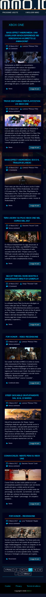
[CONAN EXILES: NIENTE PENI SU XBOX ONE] (23, 474)
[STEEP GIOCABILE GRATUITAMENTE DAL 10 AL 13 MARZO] (23, 414)
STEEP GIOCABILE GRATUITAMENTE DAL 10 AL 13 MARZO (22, 396)
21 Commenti (13, 49)
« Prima (8, 570)
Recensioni (12, 559)
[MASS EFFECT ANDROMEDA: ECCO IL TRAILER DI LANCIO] (23, 178)
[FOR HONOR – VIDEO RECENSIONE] (23, 353)
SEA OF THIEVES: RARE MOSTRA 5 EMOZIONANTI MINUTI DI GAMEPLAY (22, 277)
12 (40, 570)
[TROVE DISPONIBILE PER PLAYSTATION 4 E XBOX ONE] (23, 120)
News (10, 89)
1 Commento (13, 170)
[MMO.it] (23, 4)
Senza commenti (14, 111)
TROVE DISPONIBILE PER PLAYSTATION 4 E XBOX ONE (22, 102)
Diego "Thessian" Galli (30, 284)
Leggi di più (34, 89)
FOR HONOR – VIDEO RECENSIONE (22, 337)
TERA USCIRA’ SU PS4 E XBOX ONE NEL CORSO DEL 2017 (22, 219)
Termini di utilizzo (33, 586)
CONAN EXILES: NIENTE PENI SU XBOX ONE (22, 457)
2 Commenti (13, 286)
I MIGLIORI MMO (32, 12)
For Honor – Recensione (22, 516)
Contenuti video (14, 383)
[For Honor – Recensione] (23, 532)
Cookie (8, 586)
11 (35, 570)
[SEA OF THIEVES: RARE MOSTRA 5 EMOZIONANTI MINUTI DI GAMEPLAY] (23, 295)
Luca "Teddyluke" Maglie (30, 521)
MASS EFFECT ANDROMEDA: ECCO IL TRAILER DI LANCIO (22, 161)
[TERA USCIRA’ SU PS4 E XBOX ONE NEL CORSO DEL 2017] (23, 237)
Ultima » (26, 574)
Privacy (19, 586)
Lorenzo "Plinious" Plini (30, 46)
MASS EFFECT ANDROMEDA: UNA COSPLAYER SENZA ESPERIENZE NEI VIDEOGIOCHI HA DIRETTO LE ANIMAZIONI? (22, 36)
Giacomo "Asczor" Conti (30, 225)
